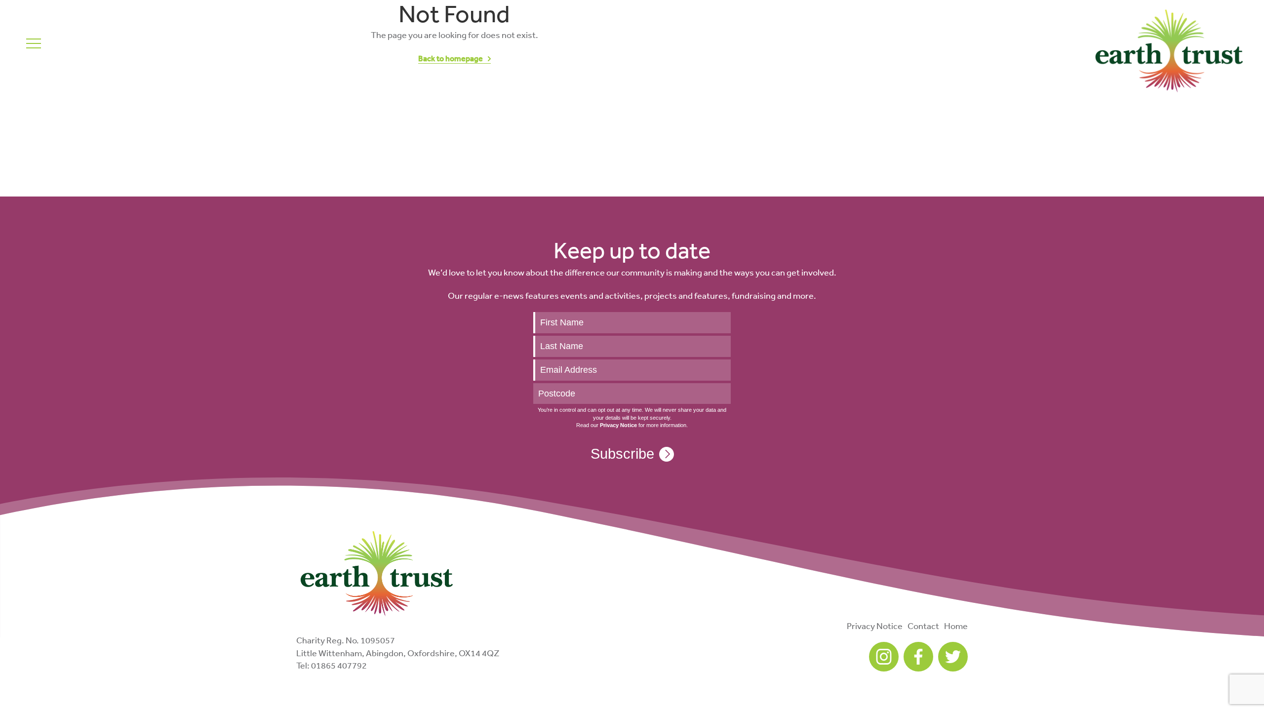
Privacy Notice (875, 625)
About (67, 36)
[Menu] (33, 43)
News (93, 36)
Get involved (130, 36)
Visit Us (74, 48)
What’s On (121, 48)
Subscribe (622, 454)
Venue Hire (228, 48)
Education (173, 48)
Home (956, 625)
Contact (923, 625)
